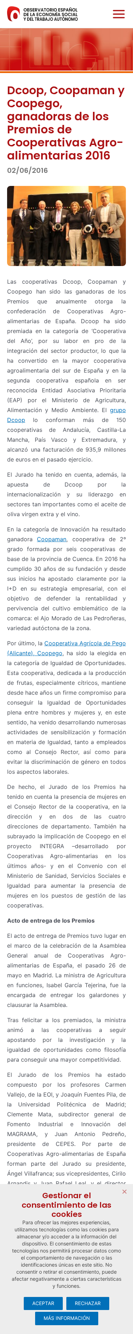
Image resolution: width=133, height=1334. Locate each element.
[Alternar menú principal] (117, 14)
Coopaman (51, 539)
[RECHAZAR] (124, 1191)
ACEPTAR (43, 1303)
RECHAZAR (88, 1303)
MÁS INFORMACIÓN (67, 1318)
